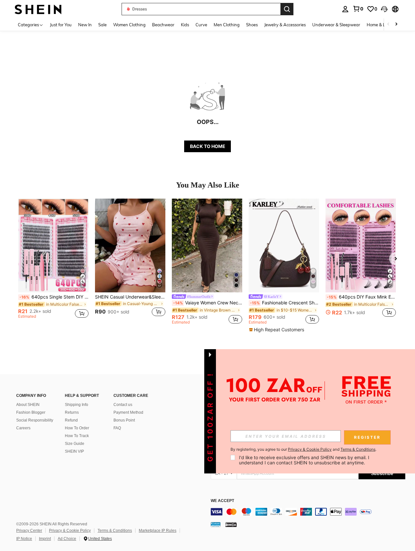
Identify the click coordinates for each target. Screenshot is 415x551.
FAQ (117, 428)
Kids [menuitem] (185, 24)
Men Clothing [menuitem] (227, 24)
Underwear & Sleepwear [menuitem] (336, 24)
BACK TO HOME (207, 146)
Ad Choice (67, 538)
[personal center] (345, 9)
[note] (277, 329)
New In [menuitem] (85, 24)
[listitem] (53, 261)
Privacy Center (29, 530)
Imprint (45, 538)
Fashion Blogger (30, 412)
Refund (71, 420)
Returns (72, 412)
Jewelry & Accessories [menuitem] (285, 24)
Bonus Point (124, 420)
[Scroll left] (388, 24)
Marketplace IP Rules (157, 530)
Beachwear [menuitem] (163, 24)
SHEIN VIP (74, 451)
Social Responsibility (34, 420)
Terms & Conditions (115, 530)
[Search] (286, 9)
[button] (384, 9)
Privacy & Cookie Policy (70, 530)
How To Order (77, 428)
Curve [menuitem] (201, 24)
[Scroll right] (396, 24)
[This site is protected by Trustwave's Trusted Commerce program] (215, 524)
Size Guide (74, 443)
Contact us (122, 404)
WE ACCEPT (222, 501)
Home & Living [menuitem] (381, 24)
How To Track (77, 436)
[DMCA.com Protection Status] (231, 524)
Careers (23, 428)
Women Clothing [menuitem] (129, 24)
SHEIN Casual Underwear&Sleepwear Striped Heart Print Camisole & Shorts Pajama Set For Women (130, 297)
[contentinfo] (308, 512)
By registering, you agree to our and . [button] (303, 449)
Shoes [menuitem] (252, 24)
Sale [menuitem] (102, 24)
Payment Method (128, 412)
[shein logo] (38, 8)
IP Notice (24, 538)
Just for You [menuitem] (61, 24)
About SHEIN (28, 404)
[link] (357, 9)
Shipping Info (76, 404)
